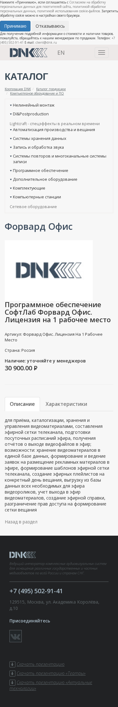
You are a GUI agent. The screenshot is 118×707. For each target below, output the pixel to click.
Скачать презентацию (41, 664)
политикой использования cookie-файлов (68, 11)
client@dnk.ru (46, 42)
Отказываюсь (50, 26)
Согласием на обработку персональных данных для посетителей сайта (53, 4)
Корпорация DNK (18, 89)
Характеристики (66, 403)
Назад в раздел (21, 522)
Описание (22, 403)
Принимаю (15, 26)
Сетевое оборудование (33, 206)
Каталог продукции (51, 89)
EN (61, 52)
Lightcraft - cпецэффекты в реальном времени (55, 123)
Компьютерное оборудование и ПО (37, 93)
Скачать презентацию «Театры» (51, 673)
